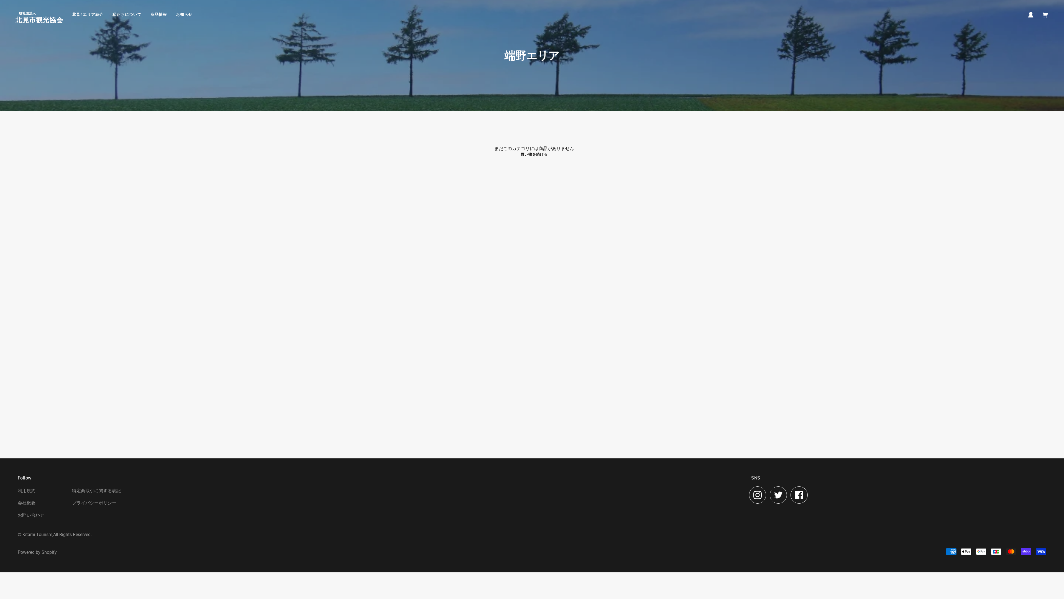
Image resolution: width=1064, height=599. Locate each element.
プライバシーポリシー (94, 503)
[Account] (1031, 14)
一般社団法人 (26, 13)
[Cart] (1045, 15)
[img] (757, 495)
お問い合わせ (31, 515)
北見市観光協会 (39, 20)
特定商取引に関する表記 (96, 490)
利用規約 (26, 490)
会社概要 (26, 503)
